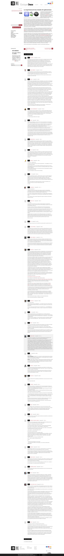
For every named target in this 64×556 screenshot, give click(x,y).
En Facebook (12, 34)
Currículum (35, 546)
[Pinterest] (50, 3)
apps (21, 10)
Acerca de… (51, 4)
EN (49, 548)
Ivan (31, 149)
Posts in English (13, 37)
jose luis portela (33, 226)
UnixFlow (31, 365)
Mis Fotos (28, 546)
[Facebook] (48, 3)
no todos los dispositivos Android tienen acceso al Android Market (43, 279)
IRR (30, 312)
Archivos (36, 4)
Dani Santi (31, 57)
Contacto (46, 4)
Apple (19, 10)
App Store (47, 14)
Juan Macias (32, 187)
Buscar (20, 25)
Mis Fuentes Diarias (29, 547)
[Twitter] (49, 3)
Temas (41, 4)
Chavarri (31, 384)
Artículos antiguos (22, 548)
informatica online (33, 466)
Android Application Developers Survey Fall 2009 (34, 276)
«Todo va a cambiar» (29, 548)
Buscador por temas (16, 27)
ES (50, 548)
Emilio (31, 404)
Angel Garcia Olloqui (33, 484)
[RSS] (52, 3)
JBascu (31, 79)
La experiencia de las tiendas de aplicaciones (37, 10)
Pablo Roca (32, 249)
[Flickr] (51, 3)
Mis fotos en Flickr (13, 36)
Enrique (26, 4)
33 (21, 13)
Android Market (14, 10)
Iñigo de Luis (32, 200)
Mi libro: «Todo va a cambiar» (14, 33)
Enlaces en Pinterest (13, 35)
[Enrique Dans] (15, 3)
